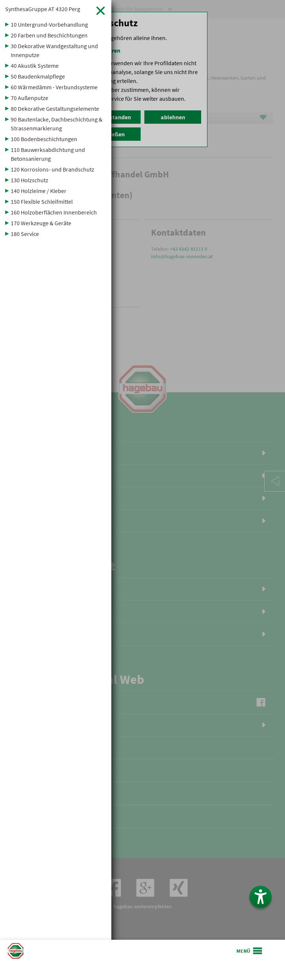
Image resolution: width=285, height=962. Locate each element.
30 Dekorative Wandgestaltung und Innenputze (54, 50)
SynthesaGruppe (42, 9)
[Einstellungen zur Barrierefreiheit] (260, 897)
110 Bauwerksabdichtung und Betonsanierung (48, 154)
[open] (249, 951)
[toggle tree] (55, 24)
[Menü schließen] (100, 10)
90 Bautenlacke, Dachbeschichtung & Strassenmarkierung (56, 124)
